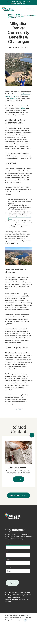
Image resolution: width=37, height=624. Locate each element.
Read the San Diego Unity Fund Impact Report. (18, 2)
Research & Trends (17, 467)
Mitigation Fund (14, 17)
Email (8, 559)
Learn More (19, 409)
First (8, 543)
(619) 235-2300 (25, 595)
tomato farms (10, 96)
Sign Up (12, 583)
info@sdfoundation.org (13, 597)
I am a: (9, 567)
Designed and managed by (14, 620)
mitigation (13, 98)
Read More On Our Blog (18, 495)
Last (8, 551)
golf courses (25, 94)
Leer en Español (30, 16)
